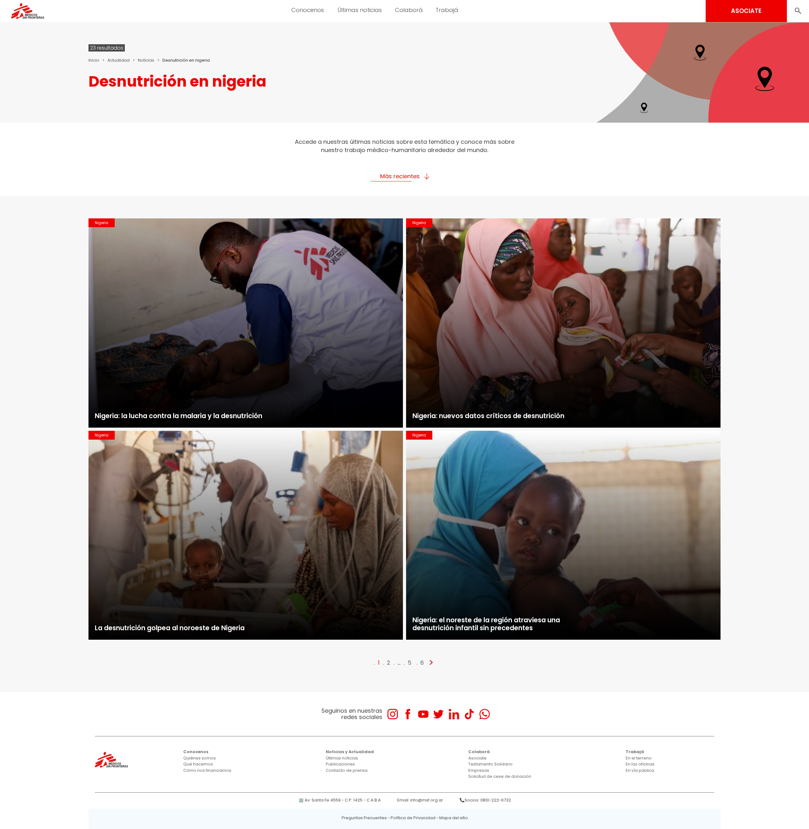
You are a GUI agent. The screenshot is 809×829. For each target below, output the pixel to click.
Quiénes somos (199, 758)
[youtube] (423, 714)
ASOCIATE (746, 11)
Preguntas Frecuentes (364, 818)
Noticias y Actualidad (350, 752)
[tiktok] (469, 714)
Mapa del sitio (453, 818)
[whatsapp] (484, 714)
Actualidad (118, 60)
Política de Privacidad (413, 818)
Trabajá (635, 752)
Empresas (478, 770)
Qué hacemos (198, 764)
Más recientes (400, 176)
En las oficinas (640, 764)
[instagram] (392, 714)
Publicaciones (340, 764)
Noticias (146, 60)
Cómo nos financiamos (207, 770)
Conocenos (195, 752)
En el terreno (639, 758)
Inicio (93, 60)
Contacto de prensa (347, 770)
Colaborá (479, 752)
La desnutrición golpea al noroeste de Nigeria (170, 627)
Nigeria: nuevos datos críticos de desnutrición (488, 415)
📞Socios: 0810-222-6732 (485, 800)
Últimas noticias (342, 758)
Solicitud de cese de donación (499, 776)
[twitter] (438, 714)
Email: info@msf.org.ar (420, 800)
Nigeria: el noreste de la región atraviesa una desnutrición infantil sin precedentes (486, 623)
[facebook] (408, 714)
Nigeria (101, 222)
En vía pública (640, 770)
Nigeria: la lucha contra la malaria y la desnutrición (178, 415)
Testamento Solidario (490, 764)
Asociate (477, 758)
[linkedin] (454, 714)
